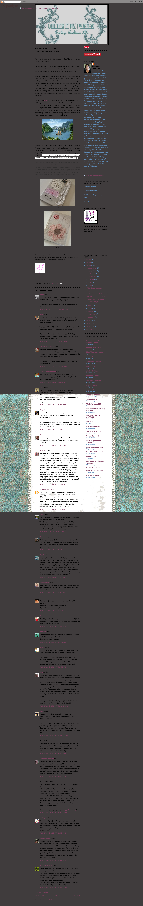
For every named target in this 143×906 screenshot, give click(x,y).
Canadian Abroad (47, 758)
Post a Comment (41, 892)
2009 (89, 329)
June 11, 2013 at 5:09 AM (53, 430)
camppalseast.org (69, 810)
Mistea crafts (91, 399)
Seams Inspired (92, 436)
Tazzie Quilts (91, 456)
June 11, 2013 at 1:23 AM (52, 382)
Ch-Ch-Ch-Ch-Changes (96, 297)
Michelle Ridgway (93, 394)
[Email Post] (60, 283)
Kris (41, 672)
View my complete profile (95, 169)
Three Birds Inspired (48, 371)
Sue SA (43, 450)
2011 (88, 323)
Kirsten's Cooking (47, 346)
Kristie (42, 647)
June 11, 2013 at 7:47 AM (53, 550)
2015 (89, 260)
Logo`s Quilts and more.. (96, 390)
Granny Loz (91, 366)
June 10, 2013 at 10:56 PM (54, 309)
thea (41, 314)
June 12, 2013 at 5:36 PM (53, 776)
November (92, 271)
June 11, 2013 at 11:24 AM (53, 577)
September (92, 277)
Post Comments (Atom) (55, 900)
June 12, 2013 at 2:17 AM (53, 626)
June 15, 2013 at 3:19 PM (53, 860)
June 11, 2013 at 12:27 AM (53, 366)
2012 (89, 320)
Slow (89, 291)
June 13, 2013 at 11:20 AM (53, 813)
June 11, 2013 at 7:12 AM (52, 509)
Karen (42, 294)
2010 (89, 326)
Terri (41, 387)
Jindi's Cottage (46, 865)
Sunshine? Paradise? (94, 452)
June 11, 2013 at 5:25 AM (53, 445)
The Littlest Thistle (93, 468)
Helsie (42, 514)
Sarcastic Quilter (93, 426)
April (90, 308)
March (91, 311)
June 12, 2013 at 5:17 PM (53, 753)
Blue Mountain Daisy (94, 352)
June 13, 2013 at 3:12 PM (53, 833)
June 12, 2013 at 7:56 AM (53, 642)
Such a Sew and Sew (94, 447)
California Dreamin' (94, 361)
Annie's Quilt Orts (93, 347)
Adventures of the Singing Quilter (93, 341)
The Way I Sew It (92, 475)
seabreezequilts (46, 489)
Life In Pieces (91, 385)
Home (57, 896)
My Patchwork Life (93, 404)
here (45, 100)
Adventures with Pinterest (97, 294)
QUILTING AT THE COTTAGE (93, 416)
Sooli (42, 555)
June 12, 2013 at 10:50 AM (54, 735)
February (92, 314)
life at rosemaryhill (93, 380)
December (92, 268)
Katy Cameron (45, 410)
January (91, 317)
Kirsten (42, 616)
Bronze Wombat (92, 357)
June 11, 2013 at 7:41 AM (52, 532)
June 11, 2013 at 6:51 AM (53, 484)
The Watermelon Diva (94, 471)
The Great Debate (94, 288)
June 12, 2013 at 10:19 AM (53, 667)
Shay (96, 64)
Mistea (42, 598)
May (90, 305)
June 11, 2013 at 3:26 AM (53, 405)
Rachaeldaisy (45, 838)
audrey (42, 818)
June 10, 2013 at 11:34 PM (53, 341)
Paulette (43, 631)
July (90, 282)
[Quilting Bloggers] (94, 175)
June (90, 285)
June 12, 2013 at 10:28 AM (54, 706)
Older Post (76, 896)
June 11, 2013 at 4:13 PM (52, 593)
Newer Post (39, 896)
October (91, 274)
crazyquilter (44, 582)
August (91, 279)
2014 (88, 262)
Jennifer (43, 537)
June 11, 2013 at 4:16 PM (52, 611)
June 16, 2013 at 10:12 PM (53, 887)
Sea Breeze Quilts (93, 431)
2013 (88, 265)
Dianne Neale (45, 435)
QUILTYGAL (91, 422)
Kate (41, 711)
